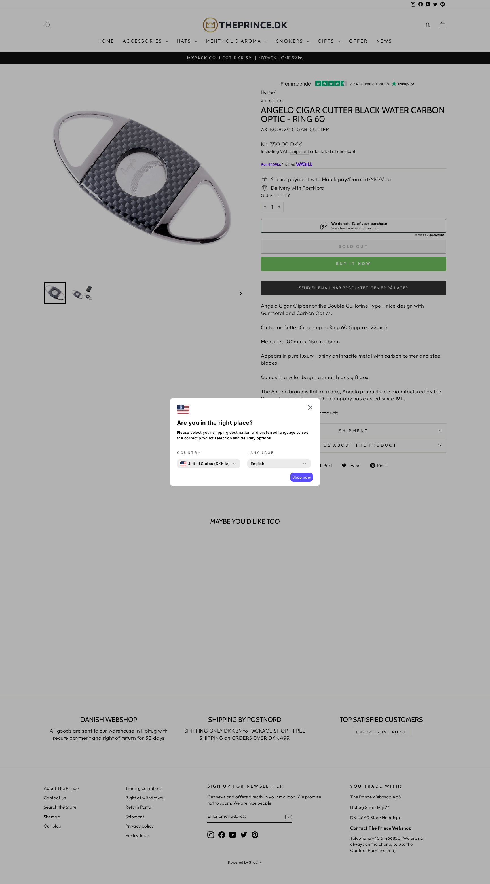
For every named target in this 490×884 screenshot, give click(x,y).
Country (189, 453)
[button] (310, 408)
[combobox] (205, 463)
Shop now (301, 477)
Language (260, 453)
